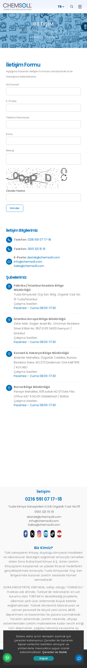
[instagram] (39, 534)
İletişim (52, 37)
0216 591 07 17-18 (39, 240)
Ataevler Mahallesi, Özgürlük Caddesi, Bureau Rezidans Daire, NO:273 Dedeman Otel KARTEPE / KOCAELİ (47, 362)
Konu (9, 134)
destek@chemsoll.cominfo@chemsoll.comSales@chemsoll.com (37, 261)
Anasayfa (36, 37)
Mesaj (10, 150)
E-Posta (11, 101)
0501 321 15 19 (36, 249)
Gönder (14, 208)
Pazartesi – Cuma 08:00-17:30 (35, 308)
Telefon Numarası (17, 117)
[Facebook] (25, 534)
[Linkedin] (46, 534)
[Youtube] (59, 534)
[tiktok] (52, 534)
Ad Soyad (12, 84)
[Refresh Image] (64, 178)
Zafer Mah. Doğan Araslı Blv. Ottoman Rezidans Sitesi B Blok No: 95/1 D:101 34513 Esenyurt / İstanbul (47, 328)
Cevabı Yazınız (15, 191)
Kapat (43, 658)
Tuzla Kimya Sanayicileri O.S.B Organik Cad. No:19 (44, 506)
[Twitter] (32, 534)
